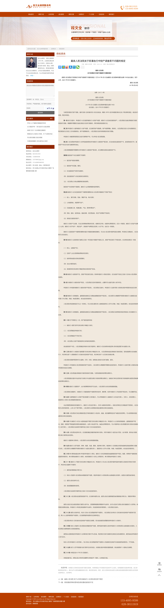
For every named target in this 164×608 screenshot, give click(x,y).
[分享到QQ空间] (63, 67)
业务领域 (51, 14)
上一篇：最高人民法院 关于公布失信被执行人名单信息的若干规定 (80, 579)
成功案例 (61, 14)
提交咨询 (40, 112)
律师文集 (71, 14)
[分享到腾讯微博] (74, 67)
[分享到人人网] (70, 67)
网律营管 (35, 603)
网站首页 (31, 14)
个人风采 (91, 14)
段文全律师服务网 (42, 49)
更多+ (51, 118)
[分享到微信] (77, 67)
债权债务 (61, 49)
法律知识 (81, 14)
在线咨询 (101, 14)
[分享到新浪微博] (67, 67)
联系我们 (111, 14)
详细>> (32, 75)
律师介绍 (41, 14)
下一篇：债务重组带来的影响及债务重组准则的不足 (75, 582)
